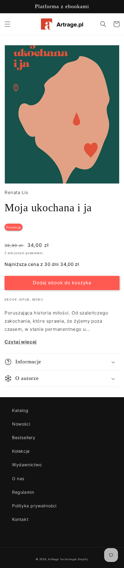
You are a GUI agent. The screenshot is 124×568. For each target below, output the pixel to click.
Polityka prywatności (34, 505)
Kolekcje (21, 451)
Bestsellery (24, 437)
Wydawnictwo (27, 464)
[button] (7, 24)
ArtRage (53, 559)
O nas (18, 478)
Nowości (21, 423)
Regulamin (23, 492)
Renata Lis (16, 192)
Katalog (20, 410)
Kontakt (20, 519)
